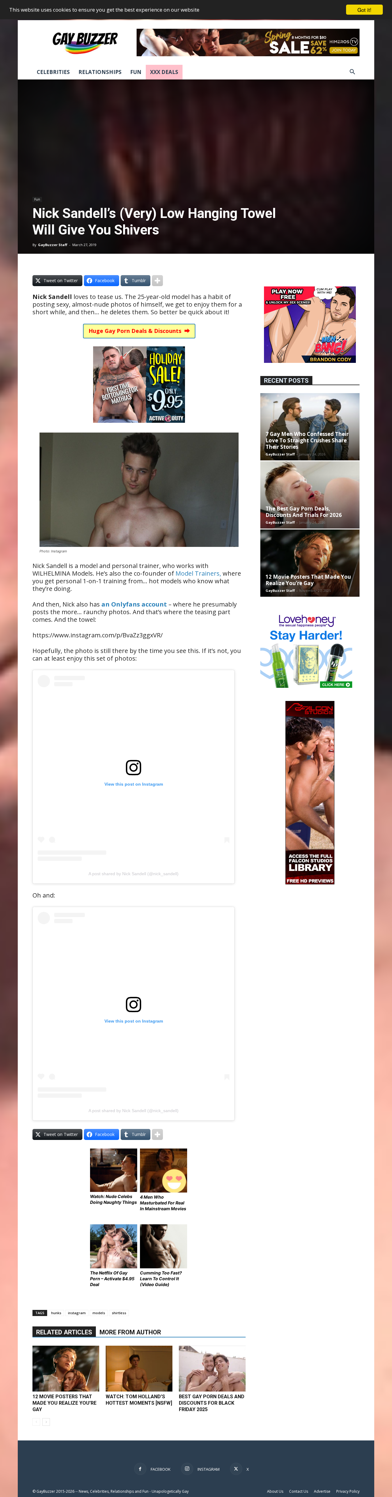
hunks (56, 1313)
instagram (77, 1313)
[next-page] (46, 1422)
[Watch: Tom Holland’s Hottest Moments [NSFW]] (139, 1369)
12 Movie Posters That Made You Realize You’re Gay (64, 1403)
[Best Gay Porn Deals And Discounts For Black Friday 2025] (212, 1369)
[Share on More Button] (157, 280)
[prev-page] (36, 1422)
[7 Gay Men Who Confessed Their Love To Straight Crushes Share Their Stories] (310, 426)
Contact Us (298, 1491)
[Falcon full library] (309, 883)
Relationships (100, 72)
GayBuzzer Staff (52, 244)
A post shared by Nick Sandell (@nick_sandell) (134, 873)
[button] (352, 73)
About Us (275, 1491)
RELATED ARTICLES (64, 1332)
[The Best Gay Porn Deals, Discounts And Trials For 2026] (310, 495)
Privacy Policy (348, 1491)
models (98, 1313)
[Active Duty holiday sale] (139, 427)
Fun (135, 72)
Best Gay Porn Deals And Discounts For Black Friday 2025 (211, 1403)
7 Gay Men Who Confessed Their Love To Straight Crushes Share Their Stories (307, 440)
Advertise (322, 1491)
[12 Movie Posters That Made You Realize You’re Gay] (65, 1369)
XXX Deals (164, 72)
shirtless (119, 1313)
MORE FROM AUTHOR (130, 1332)
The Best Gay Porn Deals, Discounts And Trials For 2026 (304, 511)
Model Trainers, (198, 573)
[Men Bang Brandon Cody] (310, 361)
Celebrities (53, 72)
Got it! (364, 9)
